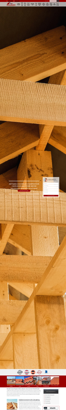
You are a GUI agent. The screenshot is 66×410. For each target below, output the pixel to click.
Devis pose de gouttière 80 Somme (57, 4)
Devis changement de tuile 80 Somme (43, 4)
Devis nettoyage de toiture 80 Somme (47, 4)
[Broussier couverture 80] (11, 4)
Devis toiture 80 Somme (36, 4)
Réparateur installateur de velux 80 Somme (39, 4)
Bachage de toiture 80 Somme (22, 4)
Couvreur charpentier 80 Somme (18, 4)
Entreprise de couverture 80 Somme (28, 4)
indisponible (10, 1)
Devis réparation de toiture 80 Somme (51, 4)
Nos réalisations (24, 190)
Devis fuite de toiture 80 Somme (25, 4)
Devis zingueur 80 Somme (54, 4)
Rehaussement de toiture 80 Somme (32, 4)
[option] (33, 205)
